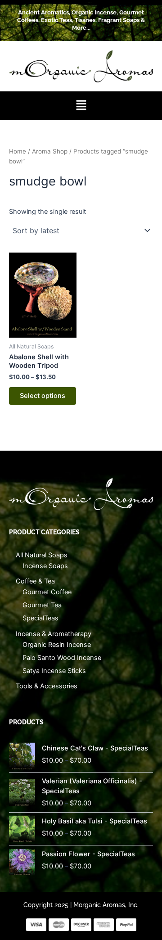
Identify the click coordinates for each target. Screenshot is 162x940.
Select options (42, 396)
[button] (81, 105)
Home (17, 151)
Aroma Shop (50, 151)
